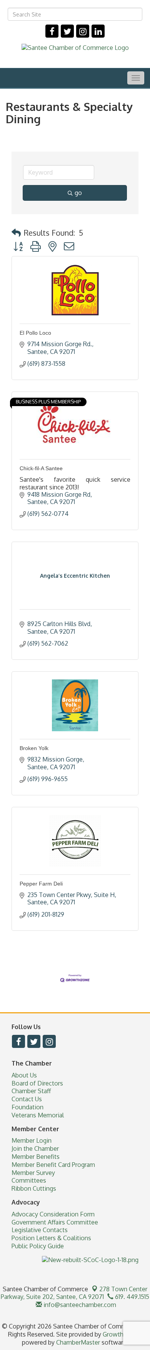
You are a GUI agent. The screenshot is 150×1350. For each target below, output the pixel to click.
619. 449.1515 (131, 1296)
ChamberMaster (78, 1342)
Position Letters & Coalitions (51, 1238)
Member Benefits (36, 1156)
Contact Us (27, 1099)
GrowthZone (120, 1334)
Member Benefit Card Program (53, 1164)
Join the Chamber (35, 1148)
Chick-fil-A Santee (41, 468)
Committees (29, 1180)
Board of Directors (37, 1083)
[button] (16, 233)
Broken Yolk (34, 748)
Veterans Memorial (38, 1115)
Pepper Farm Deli (41, 884)
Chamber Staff (31, 1091)
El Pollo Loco (35, 333)
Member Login (32, 1140)
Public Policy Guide (38, 1246)
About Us (24, 1075)
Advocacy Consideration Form (53, 1214)
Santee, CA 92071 (74, 1293)
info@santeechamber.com (79, 1305)
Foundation (27, 1107)
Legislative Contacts (40, 1230)
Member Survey (33, 1172)
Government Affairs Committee (55, 1222)
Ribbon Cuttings (34, 1188)
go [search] (78, 193)
